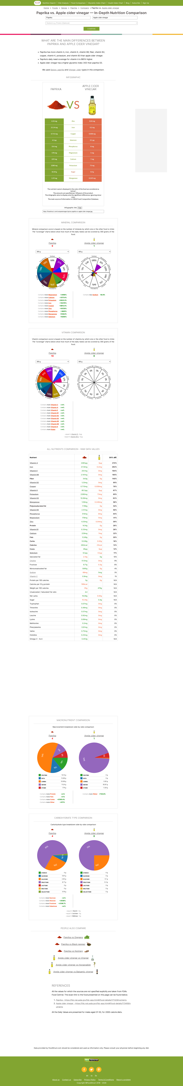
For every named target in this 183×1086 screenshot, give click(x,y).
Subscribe (136, 3)
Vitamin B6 (34, 475)
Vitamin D (74, 434)
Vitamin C (34, 576)
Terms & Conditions (106, 1080)
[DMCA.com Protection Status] (91, 1061)
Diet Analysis (63, 3)
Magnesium (35, 518)
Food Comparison (78, 3)
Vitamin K (34, 490)
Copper (33, 486)
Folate (32, 549)
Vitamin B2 (34, 482)
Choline (33, 561)
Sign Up (146, 3)
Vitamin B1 (34, 529)
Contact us (66, 1080)
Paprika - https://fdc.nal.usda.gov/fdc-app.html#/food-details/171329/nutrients (91, 1000)
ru (91, 1075)
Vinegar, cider (75, 70)
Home (46, 8)
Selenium (33, 553)
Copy (79, 208)
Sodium (33, 572)
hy (96, 1075)
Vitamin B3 (34, 498)
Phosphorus (35, 514)
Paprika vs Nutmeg (73, 951)
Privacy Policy (90, 1080)
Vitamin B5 (34, 510)
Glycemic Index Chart (97, 3)
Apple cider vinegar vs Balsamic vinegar (73, 971)
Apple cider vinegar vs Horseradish (73, 965)
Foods (55, 8)
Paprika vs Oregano (73, 937)
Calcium (33, 533)
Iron (31, 467)
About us (56, 1080)
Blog (127, 3)
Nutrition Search (49, 3)
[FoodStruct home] (38, 4)
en (87, 1075)
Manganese (35, 502)
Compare (84, 8)
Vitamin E (34, 471)
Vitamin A (34, 463)
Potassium (34, 494)
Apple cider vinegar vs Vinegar (73, 958)
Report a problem (123, 1080)
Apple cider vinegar (110, 8)
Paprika (73, 8)
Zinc (31, 522)
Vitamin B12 (75, 437)
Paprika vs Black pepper (73, 944)
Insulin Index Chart (115, 3)
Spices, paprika (57, 70)
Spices (64, 8)
